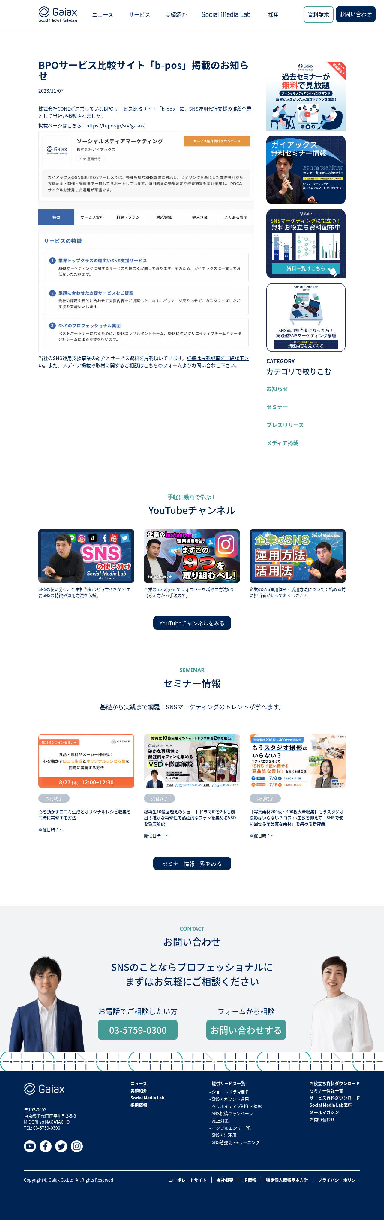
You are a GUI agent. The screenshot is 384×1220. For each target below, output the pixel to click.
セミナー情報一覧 (326, 1090)
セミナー (277, 407)
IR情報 (249, 1180)
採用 (273, 14)
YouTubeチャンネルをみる (192, 623)
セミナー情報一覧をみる (192, 863)
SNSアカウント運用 (230, 1099)
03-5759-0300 (138, 1029)
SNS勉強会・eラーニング (236, 1142)
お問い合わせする (246, 1029)
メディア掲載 (282, 443)
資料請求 (318, 14)
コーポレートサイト (188, 1180)
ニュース (102, 14)
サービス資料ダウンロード (335, 1098)
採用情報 (138, 1105)
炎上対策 (220, 1121)
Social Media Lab (147, 1098)
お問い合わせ (356, 14)
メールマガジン (324, 1112)
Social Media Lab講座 (331, 1105)
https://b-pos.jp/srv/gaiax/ (115, 125)
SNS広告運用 (224, 1135)
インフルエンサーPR (231, 1128)
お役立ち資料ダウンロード (335, 1083)
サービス (139, 14)
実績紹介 (176, 14)
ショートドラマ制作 (231, 1092)
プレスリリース (285, 425)
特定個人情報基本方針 (287, 1180)
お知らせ (277, 389)
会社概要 (225, 1180)
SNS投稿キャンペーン (232, 1113)
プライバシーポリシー (339, 1180)
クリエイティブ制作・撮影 (237, 1106)
